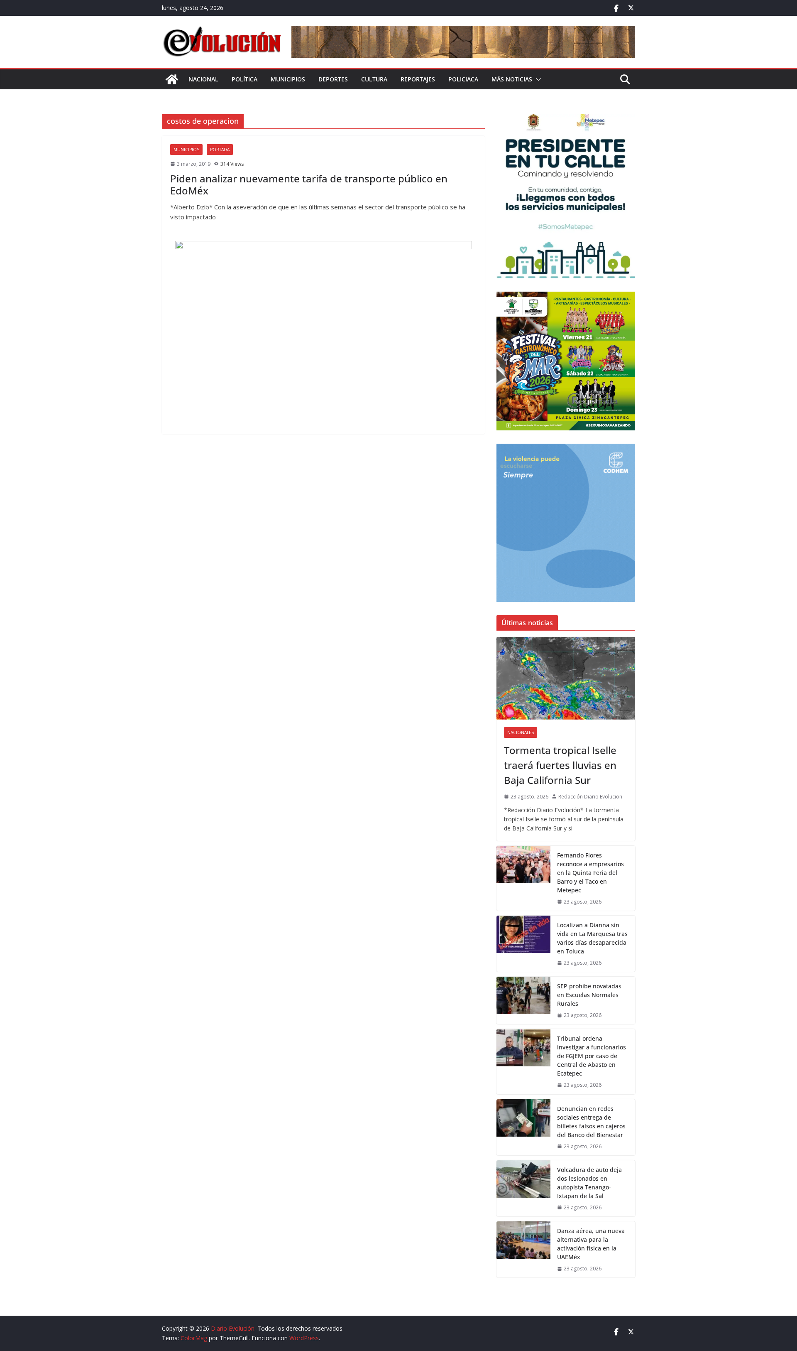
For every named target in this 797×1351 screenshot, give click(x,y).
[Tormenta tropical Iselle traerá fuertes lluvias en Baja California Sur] (565, 678)
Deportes (333, 79)
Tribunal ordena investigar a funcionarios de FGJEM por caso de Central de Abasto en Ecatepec (591, 1055)
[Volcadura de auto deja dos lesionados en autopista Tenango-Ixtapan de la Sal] (523, 1188)
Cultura (374, 79)
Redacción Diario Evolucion (590, 796)
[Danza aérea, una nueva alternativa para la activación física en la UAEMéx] (523, 1249)
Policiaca (463, 79)
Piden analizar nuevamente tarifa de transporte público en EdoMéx (308, 184)
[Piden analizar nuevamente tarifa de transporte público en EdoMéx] (323, 333)
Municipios (288, 79)
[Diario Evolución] (172, 79)
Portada (220, 149)
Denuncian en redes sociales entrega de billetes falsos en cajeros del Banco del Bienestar (591, 1122)
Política (244, 79)
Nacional (203, 79)
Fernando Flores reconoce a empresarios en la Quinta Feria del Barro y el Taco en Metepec (590, 872)
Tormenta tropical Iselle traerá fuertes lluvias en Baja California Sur (560, 765)
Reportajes (418, 79)
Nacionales (520, 732)
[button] (536, 79)
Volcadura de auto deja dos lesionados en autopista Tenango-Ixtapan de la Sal (589, 1183)
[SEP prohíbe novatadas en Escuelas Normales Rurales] (523, 1000)
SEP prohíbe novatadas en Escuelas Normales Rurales (589, 994)
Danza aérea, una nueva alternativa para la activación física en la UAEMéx (591, 1244)
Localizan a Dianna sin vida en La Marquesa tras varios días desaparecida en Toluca (592, 938)
